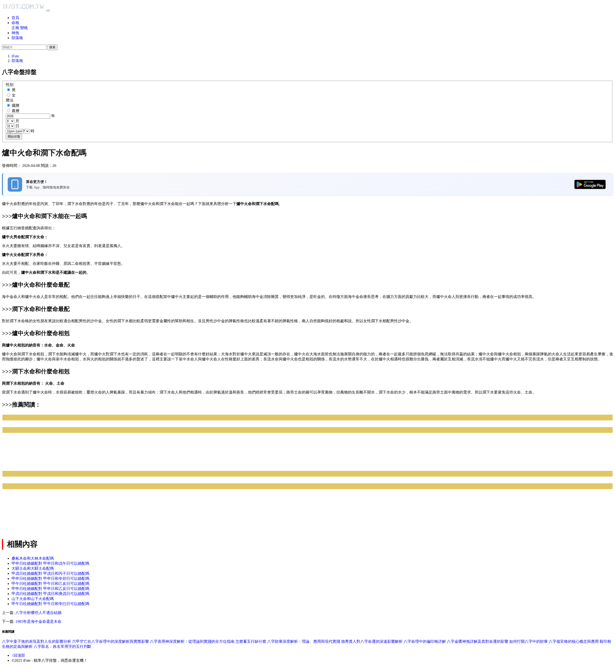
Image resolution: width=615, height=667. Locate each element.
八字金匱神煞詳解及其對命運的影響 (477, 641)
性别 (9, 85)
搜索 (52, 47)
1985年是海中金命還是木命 (38, 621)
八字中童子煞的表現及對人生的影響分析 (36, 641)
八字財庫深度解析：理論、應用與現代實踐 (303, 641)
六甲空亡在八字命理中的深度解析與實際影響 (110, 641)
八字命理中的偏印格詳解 (425, 641)
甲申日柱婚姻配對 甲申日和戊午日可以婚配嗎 (50, 563)
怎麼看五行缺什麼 (250, 641)
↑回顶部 (18, 655)
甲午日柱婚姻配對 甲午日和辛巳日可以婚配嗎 (50, 604)
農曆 (15, 111)
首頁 (15, 18)
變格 (24, 28)
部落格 (17, 38)
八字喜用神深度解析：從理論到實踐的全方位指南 (192, 641)
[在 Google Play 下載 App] (590, 184)
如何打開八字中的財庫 (528, 641)
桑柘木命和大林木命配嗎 (33, 558)
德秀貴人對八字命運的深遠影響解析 (372, 641)
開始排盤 (14, 136)
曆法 (9, 100)
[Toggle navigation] (48, 10)
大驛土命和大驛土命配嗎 (33, 568)
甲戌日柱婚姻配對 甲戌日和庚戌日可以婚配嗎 (50, 594)
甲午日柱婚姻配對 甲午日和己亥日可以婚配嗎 (50, 584)
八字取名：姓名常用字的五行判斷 (62, 646)
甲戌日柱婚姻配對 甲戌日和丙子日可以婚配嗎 (50, 573)
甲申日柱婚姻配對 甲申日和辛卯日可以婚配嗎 (50, 578)
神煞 (15, 33)
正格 (15, 28)
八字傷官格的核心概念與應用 (574, 641)
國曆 (15, 105)
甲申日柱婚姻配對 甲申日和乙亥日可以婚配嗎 (50, 589)
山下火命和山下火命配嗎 (33, 599)
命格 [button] (15, 23)
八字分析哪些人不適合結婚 (38, 613)
